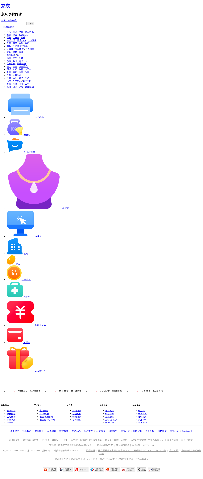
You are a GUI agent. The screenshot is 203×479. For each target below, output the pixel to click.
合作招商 (51, 431)
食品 (9, 43)
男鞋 (9, 58)
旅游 (21, 78)
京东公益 (174, 431)
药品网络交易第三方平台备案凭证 (147, 440)
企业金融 (29, 87)
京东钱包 (75, 459)
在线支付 (76, 413)
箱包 (15, 72)
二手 (27, 84)
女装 (15, 61)
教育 (21, 69)
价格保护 (109, 413)
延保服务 (142, 416)
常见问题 (11, 420)
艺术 (9, 81)
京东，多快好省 (9, 20)
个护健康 (32, 40)
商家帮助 (63, 431)
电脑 (9, 34)
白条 (15, 87)
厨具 (19, 55)
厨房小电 (21, 40)
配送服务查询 (46, 416)
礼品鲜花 (17, 81)
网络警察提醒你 (66, 469)
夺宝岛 (141, 410)
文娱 (15, 69)
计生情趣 (21, 63)
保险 (21, 87)
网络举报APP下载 (113, 469)
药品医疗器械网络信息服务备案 (86, 440)
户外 (21, 58)
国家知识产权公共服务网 (154, 469)
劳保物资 (19, 49)
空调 (15, 32)
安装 (9, 84)
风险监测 (137, 431)
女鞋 (9, 72)
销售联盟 (113, 431)
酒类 (15, 43)
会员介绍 (11, 413)
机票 (9, 78)
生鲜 (21, 43)
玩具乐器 (17, 75)
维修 (15, 84)
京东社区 (125, 431)
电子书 (28, 69)
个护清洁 (17, 46)
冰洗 (9, 32)
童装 (21, 61)
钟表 (21, 72)
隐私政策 (162, 431)
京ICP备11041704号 (51, 440)
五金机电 (29, 49)
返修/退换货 (111, 420)
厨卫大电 (29, 32)
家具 (21, 52)
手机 (9, 37)
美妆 (9, 46)
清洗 (21, 84)
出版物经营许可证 (104, 445)
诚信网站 (81, 469)
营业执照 (174, 450)
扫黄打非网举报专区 (128, 469)
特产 (27, 43)
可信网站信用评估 (50, 469)
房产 (9, 66)
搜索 (30, 24)
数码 (23, 37)
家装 (9, 52)
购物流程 (11, 410)
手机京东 (88, 431)
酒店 (15, 78)
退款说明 (109, 416)
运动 (15, 58)
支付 (9, 87)
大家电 (10, 423)
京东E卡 (142, 420)
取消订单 (109, 423)
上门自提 (43, 410)
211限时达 (44, 413)
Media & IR (187, 431)
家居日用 (11, 55)
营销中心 (76, 431)
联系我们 (27, 431)
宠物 (25, 46)
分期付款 (76, 416)
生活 (27, 78)
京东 (5, 5)
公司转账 (76, 420)
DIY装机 (142, 413)
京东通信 (142, 423)
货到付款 (76, 410)
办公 (15, 34)
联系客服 (39, 431)
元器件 (10, 49)
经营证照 (90, 450)
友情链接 (100, 431)
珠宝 (27, 72)
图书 (9, 69)
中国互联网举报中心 (97, 469)
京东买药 (11, 63)
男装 (9, 61)
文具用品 (23, 34)
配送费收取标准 (47, 420)
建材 (15, 52)
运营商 (16, 37)
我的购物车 (8, 26)
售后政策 (109, 410)
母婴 (9, 75)
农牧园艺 (27, 81)
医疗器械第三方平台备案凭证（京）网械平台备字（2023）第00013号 (132, 450)
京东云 (86, 459)
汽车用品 (23, 66)
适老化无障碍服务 (141, 469)
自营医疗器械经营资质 (116, 440)
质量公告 (149, 431)
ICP (66, 440)
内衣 (27, 61)
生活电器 (11, 40)
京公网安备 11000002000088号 (24, 440)
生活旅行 (11, 416)
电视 (21, 32)
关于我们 (14, 431)
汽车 (15, 66)
